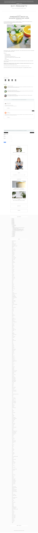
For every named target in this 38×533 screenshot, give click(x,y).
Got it (21, 3)
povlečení (13, 421)
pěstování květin (14, 407)
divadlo (13, 290)
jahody (13, 335)
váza (12, 485)
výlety (12, 501)
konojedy (13, 345)
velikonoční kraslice (14, 490)
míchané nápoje (14, 378)
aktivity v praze (13, 250)
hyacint (13, 327)
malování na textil (14, 371)
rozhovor (13, 442)
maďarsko (13, 368)
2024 (12, 219)
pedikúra (13, 406)
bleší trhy (13, 267)
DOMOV (13, 302)
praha (12, 422)
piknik (12, 411)
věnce (12, 492)
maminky (13, 373)
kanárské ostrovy (14, 340)
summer (13, 457)
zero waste (13, 519)
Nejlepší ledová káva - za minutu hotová (19, 188)
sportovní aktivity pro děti (15, 456)
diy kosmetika (13, 295)
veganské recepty (14, 486)
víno (12, 496)
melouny (13, 375)
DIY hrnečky (13, 294)
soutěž (12, 454)
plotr (12, 413)
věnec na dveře (13, 494)
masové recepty (13, 374)
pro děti (13, 425)
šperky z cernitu (13, 462)
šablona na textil (14, 459)
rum (12, 443)
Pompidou (13, 420)
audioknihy (13, 253)
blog (12, 268)
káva (12, 341)
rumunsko (13, 444)
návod (12, 386)
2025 (12, 218)
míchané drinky (13, 377)
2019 (12, 222)
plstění (13, 414)
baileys (13, 255)
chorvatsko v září (14, 329)
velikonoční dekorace (14, 489)
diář (12, 289)
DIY (12, 291)
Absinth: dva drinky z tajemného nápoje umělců (12, 90)
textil (12, 464)
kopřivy (13, 346)
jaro (12, 338)
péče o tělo (13, 405)
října (13, 226)
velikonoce (13, 488)
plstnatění (13, 415)
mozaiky (13, 382)
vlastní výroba (13, 498)
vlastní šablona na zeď (14, 497)
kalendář (13, 339)
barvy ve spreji (13, 258)
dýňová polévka (14, 307)
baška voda (13, 259)
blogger (13, 270)
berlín (12, 263)
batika (12, 260)
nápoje (13, 385)
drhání (12, 305)
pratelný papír (13, 423)
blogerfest (13, 269)
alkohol (13, 251)
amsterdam (13, 252)
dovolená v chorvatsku (14, 304)
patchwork (13, 404)
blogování (13, 271)
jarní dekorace (13, 336)
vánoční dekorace (14, 480)
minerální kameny (14, 380)
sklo (12, 451)
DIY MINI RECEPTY (14, 296)
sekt (12, 447)
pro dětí (13, 426)
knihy (12, 342)
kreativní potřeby (14, 349)
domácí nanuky (13, 300)
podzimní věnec (13, 417)
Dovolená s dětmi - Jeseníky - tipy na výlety (17, 230)
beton (12, 264)
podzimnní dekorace (14, 418)
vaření (12, 484)
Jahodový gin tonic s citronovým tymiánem (11, 94)
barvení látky (13, 256)
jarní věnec (13, 337)
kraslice (13, 348)
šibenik (13, 460)
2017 (12, 223)
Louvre (12, 365)
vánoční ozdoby (14, 481)
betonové (13, 265)
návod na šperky (14, 387)
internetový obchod (14, 334)
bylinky (13, 272)
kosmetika (13, 347)
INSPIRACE (13, 333)
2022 (12, 220)
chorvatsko (13, 328)
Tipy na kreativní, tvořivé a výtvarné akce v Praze (18, 229)
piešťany (13, 410)
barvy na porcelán (14, 257)
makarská (13, 369)
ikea (12, 331)
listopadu (14, 225)
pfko (12, 409)
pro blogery (13, 424)
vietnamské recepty (14, 495)
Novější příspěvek (6, 132)
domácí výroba (13, 301)
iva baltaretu (8, 112)
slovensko (13, 452)
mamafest (13, 372)
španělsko (13, 461)
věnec (12, 493)
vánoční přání (13, 482)
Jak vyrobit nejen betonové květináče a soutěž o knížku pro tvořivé (19, 199)
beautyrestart (13, 262)
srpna (13, 231)
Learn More (18, 3)
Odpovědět (8, 117)
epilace (13, 309)
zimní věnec (13, 520)
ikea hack (13, 332)
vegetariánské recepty (14, 487)
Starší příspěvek (32, 132)
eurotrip (13, 310)
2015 (12, 236)
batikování (13, 261)
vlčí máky (13, 500)
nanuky (13, 384)
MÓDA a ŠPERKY (14, 381)
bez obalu (13, 266)
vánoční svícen (13, 483)
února (13, 235)
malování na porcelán (14, 370)
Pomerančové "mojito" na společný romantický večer (18, 227)
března (13, 234)
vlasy (12, 499)
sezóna (13, 448)
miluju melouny (13, 379)
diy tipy (13, 299)
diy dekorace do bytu (14, 293)
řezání (12, 445)
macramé (13, 367)
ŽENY (12, 522)
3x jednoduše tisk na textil (15, 228)
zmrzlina (13, 521)
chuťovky (13, 330)
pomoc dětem (13, 419)
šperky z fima (13, 463)
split (12, 455)
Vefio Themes (22, 530)
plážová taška (13, 412)
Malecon (14, 56)
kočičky (13, 344)
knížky (12, 343)
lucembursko (13, 366)
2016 (12, 224)
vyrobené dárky (13, 502)
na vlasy (13, 383)
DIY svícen (13, 298)
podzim (13, 416)
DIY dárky (13, 292)
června (13, 232)
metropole (13, 376)
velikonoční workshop (14, 491)
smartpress (13, 453)
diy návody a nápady (14, 297)
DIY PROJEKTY (19, 6)
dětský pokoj (13, 288)
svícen (12, 458)
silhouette (13, 449)
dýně (12, 306)
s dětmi (13, 446)
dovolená (13, 303)
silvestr (13, 450)
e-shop (13, 308)
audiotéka (13, 254)
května (13, 233)
